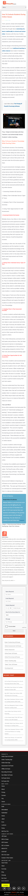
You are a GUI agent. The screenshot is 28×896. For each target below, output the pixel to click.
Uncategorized (9, 668)
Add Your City (5, 831)
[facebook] (4, 888)
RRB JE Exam (5, 839)
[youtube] (14, 888)
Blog (2, 872)
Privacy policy (12, 894)
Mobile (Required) (10, 605)
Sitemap (3, 875)
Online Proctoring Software (12, 657)
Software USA (5, 781)
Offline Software (5, 769)
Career (3, 801)
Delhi (2, 806)
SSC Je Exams (5, 845)
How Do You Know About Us (13, 612)
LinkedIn (21, 520)
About (3, 789)
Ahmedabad (4, 809)
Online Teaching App (10, 660)
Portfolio (3, 869)
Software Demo (5, 778)
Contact (3, 795)
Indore (3, 816)
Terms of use (20, 894)
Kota (2, 822)
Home (3, 786)
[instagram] (9, 888)
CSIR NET (4, 851)
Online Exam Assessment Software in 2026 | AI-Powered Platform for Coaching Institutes (14, 731)
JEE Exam (4, 836)
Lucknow (3, 825)
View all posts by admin (8, 580)
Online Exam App (5, 762)
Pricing (3, 792)
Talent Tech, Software (14, 526)
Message (8, 619)
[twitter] (19, 888)
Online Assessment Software (14, 524)
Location (5, 885)
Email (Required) (10, 598)
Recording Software (6, 772)
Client (3, 866)
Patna (3, 828)
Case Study (4, 862)
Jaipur (3, 819)
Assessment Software (7, 765)
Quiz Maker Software (7, 775)
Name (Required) (10, 591)
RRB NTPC (4, 848)
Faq (2, 798)
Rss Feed (3, 878)
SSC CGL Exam (5, 854)
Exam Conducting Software (12, 642)
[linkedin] (23, 888)
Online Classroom (10, 649)
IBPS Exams (4, 842)
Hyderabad (4, 812)
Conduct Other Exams (7, 858)
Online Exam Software (11, 653)
